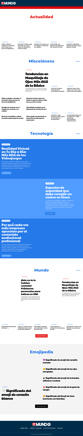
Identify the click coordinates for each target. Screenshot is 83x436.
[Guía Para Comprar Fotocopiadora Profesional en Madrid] (58, 75)
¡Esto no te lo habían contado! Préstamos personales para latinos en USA (30, 287)
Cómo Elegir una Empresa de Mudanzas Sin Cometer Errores (57, 46)
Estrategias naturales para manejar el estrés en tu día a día (41, 328)
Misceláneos (5, 41)
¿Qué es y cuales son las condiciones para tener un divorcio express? (25, 328)
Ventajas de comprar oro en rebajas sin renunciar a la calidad (41, 46)
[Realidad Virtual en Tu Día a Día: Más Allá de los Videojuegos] (61, 159)
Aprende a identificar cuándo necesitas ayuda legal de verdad (74, 46)
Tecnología (6, 144)
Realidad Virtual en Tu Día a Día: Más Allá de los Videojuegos (15, 153)
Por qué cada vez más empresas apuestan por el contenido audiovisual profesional (15, 232)
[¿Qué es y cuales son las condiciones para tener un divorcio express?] (25, 313)
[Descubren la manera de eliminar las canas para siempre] (74, 313)
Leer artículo (6, 172)
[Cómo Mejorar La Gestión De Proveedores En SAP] (57, 313)
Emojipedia (5, 324)
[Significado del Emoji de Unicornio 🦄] (9, 313)
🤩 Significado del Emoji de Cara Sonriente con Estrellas (58, 397)
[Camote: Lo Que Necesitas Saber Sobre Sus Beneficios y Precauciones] (58, 102)
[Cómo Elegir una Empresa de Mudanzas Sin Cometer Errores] (57, 31)
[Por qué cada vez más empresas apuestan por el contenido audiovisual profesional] (61, 238)
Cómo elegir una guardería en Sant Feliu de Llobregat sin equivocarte (36, 118)
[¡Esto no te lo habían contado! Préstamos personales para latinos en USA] (10, 287)
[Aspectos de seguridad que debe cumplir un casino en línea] (22, 199)
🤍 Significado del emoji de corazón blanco (16, 394)
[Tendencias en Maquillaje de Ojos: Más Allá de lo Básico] (12, 80)
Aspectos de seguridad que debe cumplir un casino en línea (58, 192)
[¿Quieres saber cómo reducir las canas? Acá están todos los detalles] (74, 75)
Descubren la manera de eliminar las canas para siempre (74, 328)
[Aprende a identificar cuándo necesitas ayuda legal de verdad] (74, 31)
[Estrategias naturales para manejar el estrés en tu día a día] (41, 313)
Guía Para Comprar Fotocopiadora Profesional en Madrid (57, 90)
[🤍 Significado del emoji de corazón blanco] (21, 370)
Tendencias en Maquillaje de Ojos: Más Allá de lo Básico (36, 79)
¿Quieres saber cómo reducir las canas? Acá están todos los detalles (74, 90)
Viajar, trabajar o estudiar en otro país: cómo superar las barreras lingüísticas (11, 100)
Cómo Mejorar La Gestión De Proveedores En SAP (57, 328)
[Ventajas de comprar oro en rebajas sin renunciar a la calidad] (41, 31)
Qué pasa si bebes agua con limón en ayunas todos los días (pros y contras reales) (36, 100)
